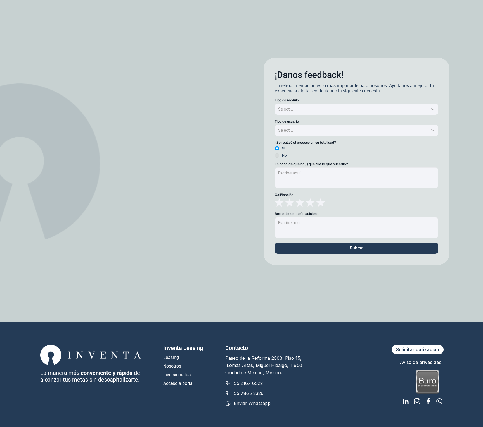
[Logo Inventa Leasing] (62, 8)
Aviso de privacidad (421, 362)
